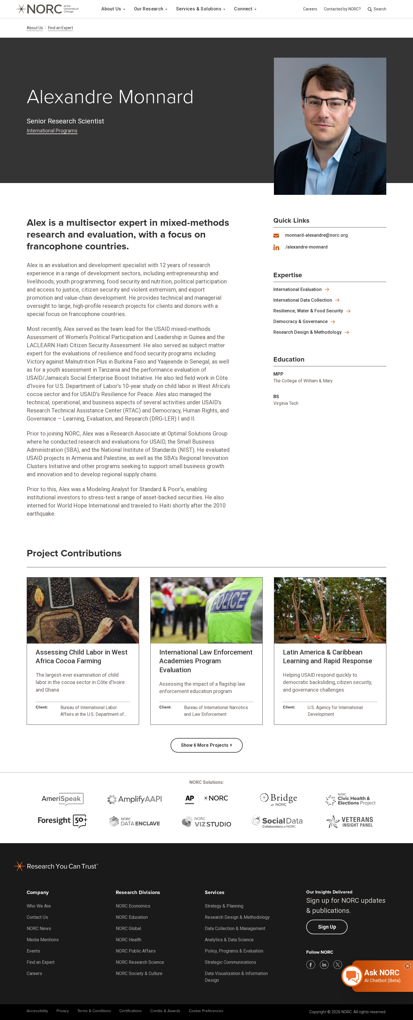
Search (380, 9)
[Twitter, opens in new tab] (337, 964)
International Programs (52, 131)
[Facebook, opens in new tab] (310, 964)
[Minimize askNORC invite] (407, 966)
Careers (310, 9)
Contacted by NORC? (342, 9)
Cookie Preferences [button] (206, 1010)
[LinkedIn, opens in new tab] (324, 964)
